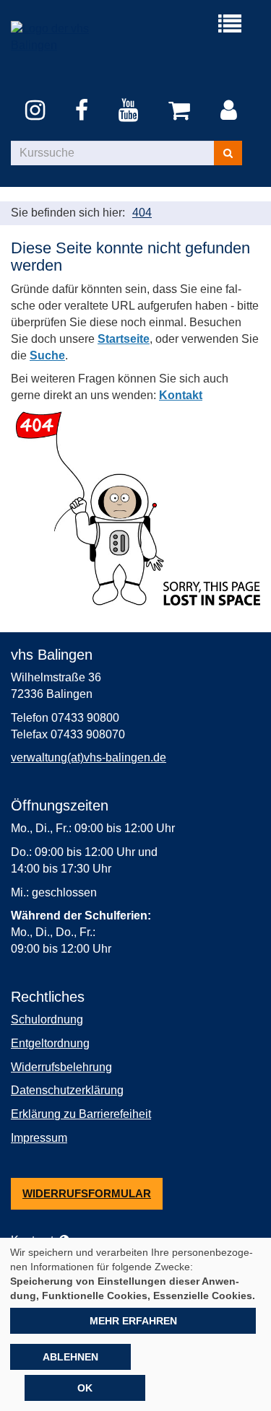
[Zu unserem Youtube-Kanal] (131, 111)
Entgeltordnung (50, 1043)
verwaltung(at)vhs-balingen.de (88, 757)
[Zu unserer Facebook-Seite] (84, 111)
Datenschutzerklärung (67, 1090)
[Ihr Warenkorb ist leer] (181, 111)
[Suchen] (228, 153)
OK (85, 1388)
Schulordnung (47, 1019)
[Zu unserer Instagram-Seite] (37, 111)
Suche (47, 355)
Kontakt (180, 395)
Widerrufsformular (86, 1193)
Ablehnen (70, 1357)
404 (142, 212)
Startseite (124, 339)
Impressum (39, 1138)
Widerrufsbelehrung (61, 1067)
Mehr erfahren (133, 1321)
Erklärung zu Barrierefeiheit (81, 1114)
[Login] (231, 111)
